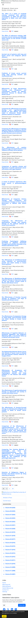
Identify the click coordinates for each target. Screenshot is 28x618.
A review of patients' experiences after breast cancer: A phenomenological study (14, 183)
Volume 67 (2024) (10, 514)
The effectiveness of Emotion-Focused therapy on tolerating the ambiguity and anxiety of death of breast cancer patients (14, 410)
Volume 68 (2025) (10, 511)
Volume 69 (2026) (10, 507)
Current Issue (7, 500)
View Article (5, 31)
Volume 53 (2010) (10, 563)
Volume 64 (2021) (10, 525)
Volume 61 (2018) (10, 535)
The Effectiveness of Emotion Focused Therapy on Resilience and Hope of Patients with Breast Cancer (14, 298)
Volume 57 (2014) (10, 549)
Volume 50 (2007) (10, 574)
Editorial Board (6, 586)
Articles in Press (7, 497)
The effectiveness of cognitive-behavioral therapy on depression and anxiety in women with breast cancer (14, 391)
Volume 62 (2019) (10, 532)
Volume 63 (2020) (10, 528)
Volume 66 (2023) (10, 518)
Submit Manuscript (7, 588)
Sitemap (4, 591)
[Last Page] (13, 488)
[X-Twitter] (8, 610)
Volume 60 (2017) (10, 539)
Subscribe (22, 605)
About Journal (6, 584)
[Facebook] (4, 610)
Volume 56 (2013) (10, 553)
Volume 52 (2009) (10, 567)
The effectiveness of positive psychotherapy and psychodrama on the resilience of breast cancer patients (14, 149)
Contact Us (5, 590)
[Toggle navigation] (13, 5)
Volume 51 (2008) (10, 570)
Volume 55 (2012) (10, 556)
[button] (17, 613)
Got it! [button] (4, 616)
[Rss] (16, 610)
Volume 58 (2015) (10, 546)
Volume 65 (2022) (10, 521)
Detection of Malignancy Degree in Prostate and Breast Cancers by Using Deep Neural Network (14, 473)
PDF (14, 31)
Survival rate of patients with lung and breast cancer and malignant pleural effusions (14, 55)
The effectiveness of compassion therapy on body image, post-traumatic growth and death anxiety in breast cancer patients (14, 318)
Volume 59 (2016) (10, 542)
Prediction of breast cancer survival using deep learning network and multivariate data (14, 74)
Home (4, 582)
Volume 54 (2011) (10, 560)
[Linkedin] (12, 610)
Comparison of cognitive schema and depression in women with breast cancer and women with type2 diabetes (14, 168)
